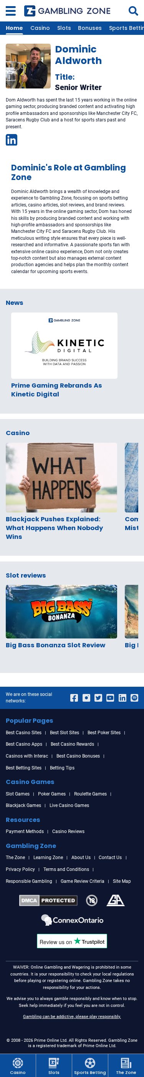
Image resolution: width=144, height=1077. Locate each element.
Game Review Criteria (82, 881)
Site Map (122, 881)
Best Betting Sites (23, 768)
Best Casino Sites (23, 732)
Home (14, 28)
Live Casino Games (69, 805)
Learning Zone (48, 857)
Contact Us (110, 857)
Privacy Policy (20, 869)
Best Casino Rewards (72, 744)
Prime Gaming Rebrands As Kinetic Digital (56, 390)
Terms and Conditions (66, 869)
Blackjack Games (23, 805)
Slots (64, 28)
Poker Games (52, 794)
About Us (81, 857)
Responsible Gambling (29, 881)
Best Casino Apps (24, 744)
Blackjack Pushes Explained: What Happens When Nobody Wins (54, 528)
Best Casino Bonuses (78, 756)
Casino (40, 28)
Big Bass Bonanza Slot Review (55, 645)
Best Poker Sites (104, 732)
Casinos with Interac (27, 756)
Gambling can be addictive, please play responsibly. (72, 1016)
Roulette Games (90, 794)
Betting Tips (62, 768)
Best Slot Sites (64, 732)
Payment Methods (25, 831)
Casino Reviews (68, 831)
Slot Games (18, 794)
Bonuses (90, 28)
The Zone (15, 857)
